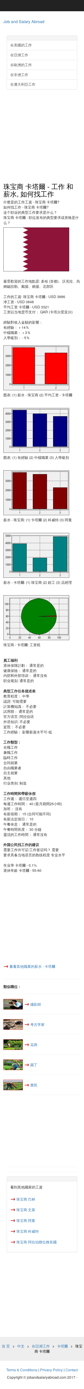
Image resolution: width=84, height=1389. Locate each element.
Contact (71, 1369)
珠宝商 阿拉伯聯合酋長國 (36, 1242)
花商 (33, 1044)
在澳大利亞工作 (22, 84)
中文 (20, 1346)
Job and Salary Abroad (23, 21)
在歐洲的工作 (21, 64)
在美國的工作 (21, 45)
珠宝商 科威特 (27, 1231)
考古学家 (37, 1024)
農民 (33, 1085)
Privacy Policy (51, 1369)
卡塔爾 (62, 1346)
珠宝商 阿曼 (25, 1220)
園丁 (33, 1064)
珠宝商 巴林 (25, 1199)
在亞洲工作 (19, 54)
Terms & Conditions (21, 1369)
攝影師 (35, 1004)
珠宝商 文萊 (25, 1209)
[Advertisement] (42, 136)
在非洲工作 (19, 74)
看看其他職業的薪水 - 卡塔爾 (32, 966)
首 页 (6, 1346)
